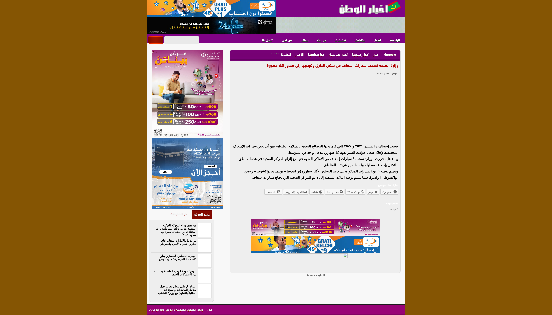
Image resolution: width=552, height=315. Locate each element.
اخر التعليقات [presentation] (178, 214)
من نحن (287, 40)
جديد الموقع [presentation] (202, 215)
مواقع (305, 40)
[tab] (202, 214)
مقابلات (360, 40)
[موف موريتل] (211, 8)
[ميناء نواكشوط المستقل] (340, 25)
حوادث (321, 40)
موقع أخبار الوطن (162, 310)
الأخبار (378, 40)
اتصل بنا (267, 40)
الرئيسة (395, 40)
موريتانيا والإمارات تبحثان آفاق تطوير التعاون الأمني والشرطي (178, 242)
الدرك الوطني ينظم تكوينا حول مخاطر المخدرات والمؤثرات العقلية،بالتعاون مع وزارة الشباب (177, 290)
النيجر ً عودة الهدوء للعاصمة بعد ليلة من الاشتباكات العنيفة (175, 273)
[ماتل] (315, 262)
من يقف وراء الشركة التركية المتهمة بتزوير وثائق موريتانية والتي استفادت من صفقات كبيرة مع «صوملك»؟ (175, 230)
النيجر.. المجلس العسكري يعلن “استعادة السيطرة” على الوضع (177, 257)
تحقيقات (340, 40)
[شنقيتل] (211, 26)
